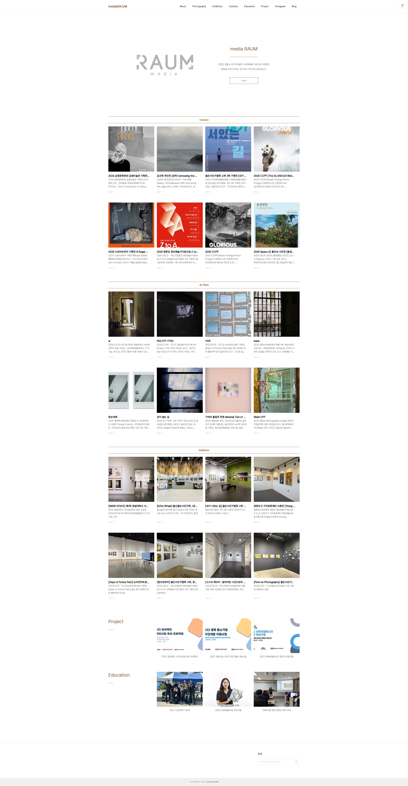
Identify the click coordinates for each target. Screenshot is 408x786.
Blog (294, 6)
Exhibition (217, 6)
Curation (233, 6)
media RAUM (212, 782)
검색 (296, 762)
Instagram (280, 6)
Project (265, 6)
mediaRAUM (117, 6)
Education (249, 6)
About (183, 6)
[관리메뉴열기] (402, 5)
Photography (199, 6)
